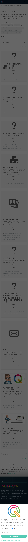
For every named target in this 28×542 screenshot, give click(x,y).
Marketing (6, 532)
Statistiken (16, 528)
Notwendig (6, 528)
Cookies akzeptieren (14, 536)
